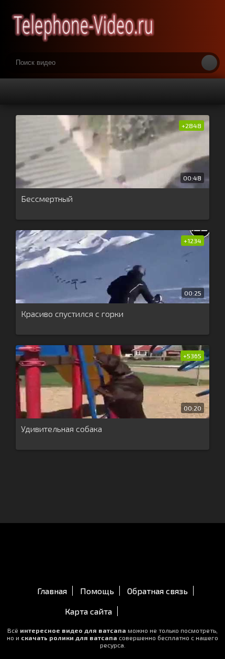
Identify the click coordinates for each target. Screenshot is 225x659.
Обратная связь (157, 591)
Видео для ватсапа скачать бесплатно (83, 26)
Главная (52, 591)
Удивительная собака (61, 429)
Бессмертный (47, 198)
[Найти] (209, 63)
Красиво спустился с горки (72, 314)
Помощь (97, 591)
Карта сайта (88, 611)
